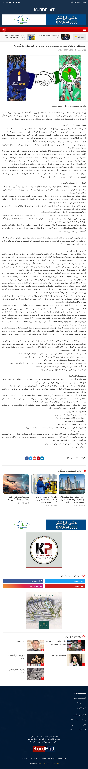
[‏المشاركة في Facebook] (27, 458)
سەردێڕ (81, 37)
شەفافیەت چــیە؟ (59, 655)
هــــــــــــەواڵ (80, 693)
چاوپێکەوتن (81, 707)
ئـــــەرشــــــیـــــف (78, 729)
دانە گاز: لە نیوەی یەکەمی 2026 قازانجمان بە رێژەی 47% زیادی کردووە (49, 37)
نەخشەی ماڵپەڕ (80, 715)
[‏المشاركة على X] (30, 458)
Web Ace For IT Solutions (49, 763)
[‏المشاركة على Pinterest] (38, 458)
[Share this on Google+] (34, 458)
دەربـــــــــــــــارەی (78, 724)
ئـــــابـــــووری (80, 698)
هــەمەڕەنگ (81, 703)
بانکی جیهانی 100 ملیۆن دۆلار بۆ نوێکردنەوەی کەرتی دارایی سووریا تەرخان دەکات (14, 37)
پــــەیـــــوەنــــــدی (78, 720)
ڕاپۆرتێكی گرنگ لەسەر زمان (16, 656)
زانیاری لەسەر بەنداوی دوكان (16, 670)
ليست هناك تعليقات (53, 50)
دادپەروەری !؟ (19, 641)
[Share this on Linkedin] (42, 458)
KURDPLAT (44, 10)
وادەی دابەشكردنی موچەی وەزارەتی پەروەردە (55, 642)
